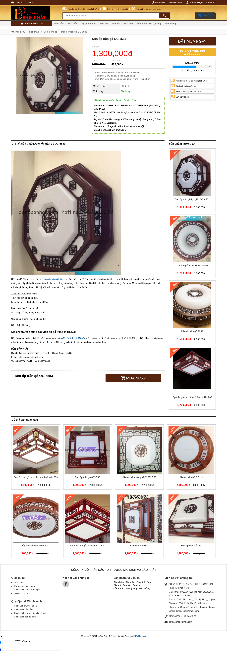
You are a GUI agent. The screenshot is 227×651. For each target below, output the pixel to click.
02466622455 (176, 2)
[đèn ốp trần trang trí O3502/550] (139, 457)
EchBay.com (141, 636)
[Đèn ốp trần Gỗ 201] (191, 526)
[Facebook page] (65, 584)
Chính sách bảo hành (24, 609)
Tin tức (30, 2)
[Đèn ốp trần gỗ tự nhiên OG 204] (87, 526)
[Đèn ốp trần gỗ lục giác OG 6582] (192, 181)
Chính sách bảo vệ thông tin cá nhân (30, 613)
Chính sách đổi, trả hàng (25, 617)
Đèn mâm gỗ (50, 31)
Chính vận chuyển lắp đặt (25, 606)
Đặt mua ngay (192, 41)
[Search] (164, 15)
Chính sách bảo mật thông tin (27, 590)
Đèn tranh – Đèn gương (149, 23)
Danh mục (32, 23)
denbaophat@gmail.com (180, 622)
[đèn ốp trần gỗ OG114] (191, 457)
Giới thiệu (18, 582)
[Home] (36, 12)
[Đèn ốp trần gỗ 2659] (192, 313)
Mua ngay (135, 378)
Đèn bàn (116, 23)
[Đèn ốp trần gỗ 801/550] (87, 457)
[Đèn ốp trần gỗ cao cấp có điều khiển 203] (35, 457)
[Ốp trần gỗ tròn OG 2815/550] (192, 247)
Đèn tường (170, 23)
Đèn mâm (73, 23)
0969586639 (160, 2)
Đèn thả (104, 23)
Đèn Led (128, 23)
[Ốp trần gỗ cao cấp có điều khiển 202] (192, 378)
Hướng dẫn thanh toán (24, 586)
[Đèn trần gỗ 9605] (139, 526)
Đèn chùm (59, 23)
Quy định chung (21, 593)
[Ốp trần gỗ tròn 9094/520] (35, 526)
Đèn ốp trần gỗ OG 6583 (74, 31)
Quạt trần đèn (89, 23)
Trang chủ (19, 2)
